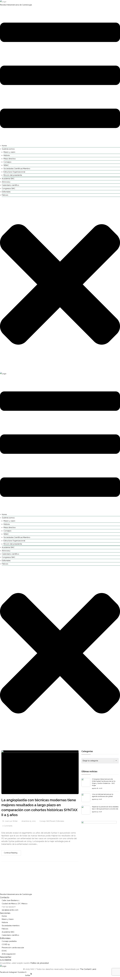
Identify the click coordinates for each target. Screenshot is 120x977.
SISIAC (6, 165)
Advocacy (6, 182)
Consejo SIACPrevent (47, 821)
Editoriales (6, 192)
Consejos (7, 162)
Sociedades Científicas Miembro (17, 169)
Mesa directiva (9, 159)
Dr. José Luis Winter (10, 821)
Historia (7, 155)
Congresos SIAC (8, 188)
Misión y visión (9, 152)
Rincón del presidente (13, 175)
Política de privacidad (39, 963)
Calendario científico (10, 185)
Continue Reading (10, 853)
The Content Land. (88, 969)
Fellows (5, 195)
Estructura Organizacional (14, 172)
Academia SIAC (8, 179)
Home (4, 146)
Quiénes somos (8, 149)
